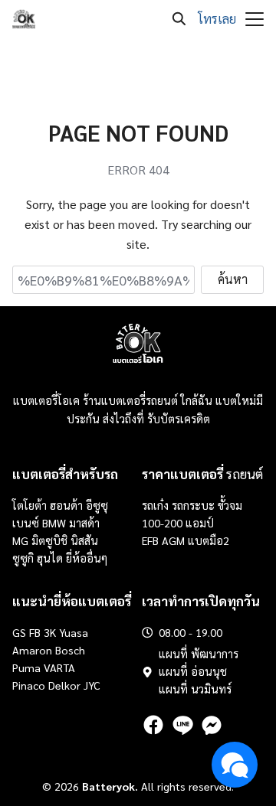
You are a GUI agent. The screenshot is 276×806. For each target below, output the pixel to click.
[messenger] (211, 724)
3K (50, 632)
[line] (182, 724)
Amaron (32, 650)
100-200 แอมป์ (178, 523)
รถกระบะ (195, 505)
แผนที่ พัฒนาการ (198, 654)
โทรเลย (217, 19)
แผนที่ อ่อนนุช (193, 671)
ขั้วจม (230, 505)
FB (35, 632)
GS (19, 632)
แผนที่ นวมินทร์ (195, 689)
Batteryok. (110, 786)
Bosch (70, 650)
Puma (26, 667)
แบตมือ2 (208, 540)
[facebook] (153, 724)
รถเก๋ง (155, 505)
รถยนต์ (202, 473)
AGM (173, 540)
